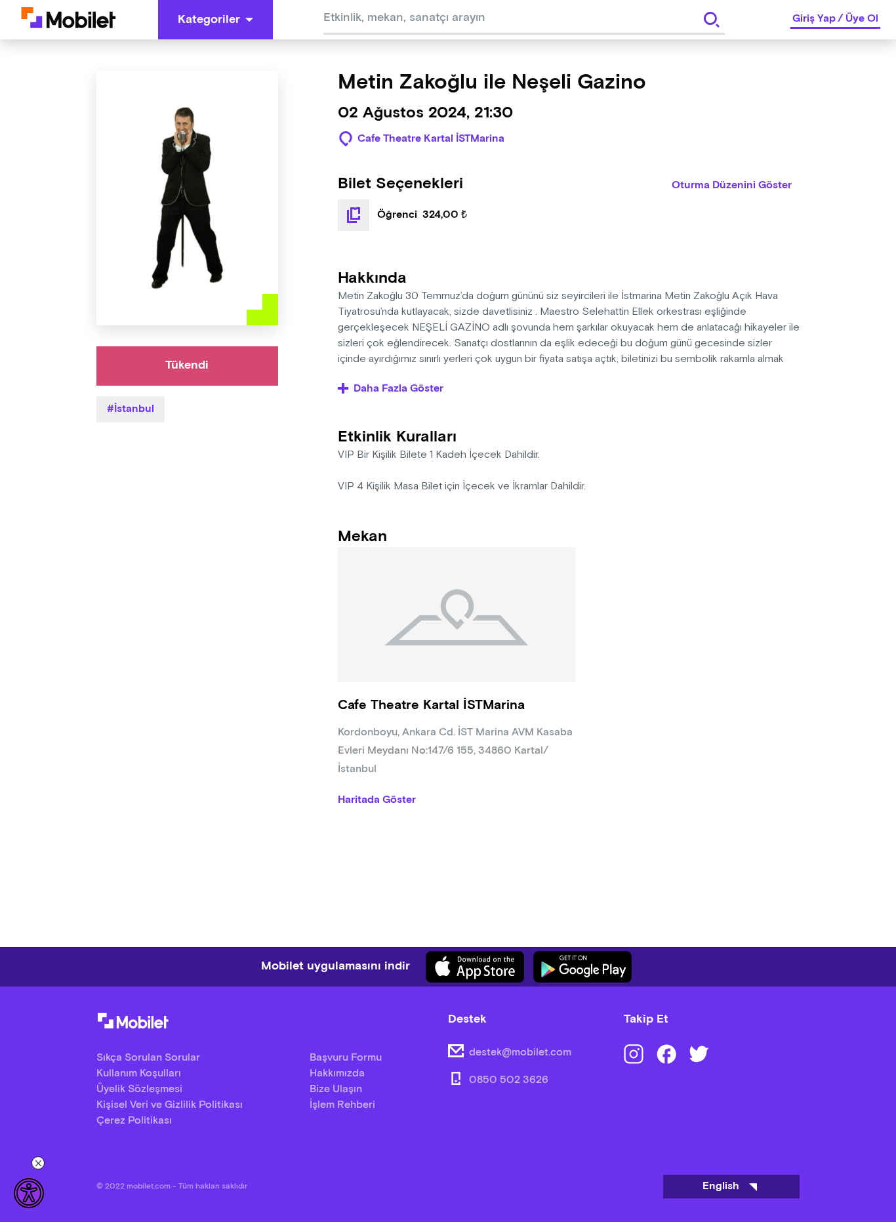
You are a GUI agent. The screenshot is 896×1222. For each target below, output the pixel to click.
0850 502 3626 (508, 1080)
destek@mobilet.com (520, 1052)
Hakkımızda (337, 1073)
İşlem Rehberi (342, 1105)
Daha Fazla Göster (398, 389)
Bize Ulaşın (336, 1089)
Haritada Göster (377, 800)
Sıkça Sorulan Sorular (148, 1058)
